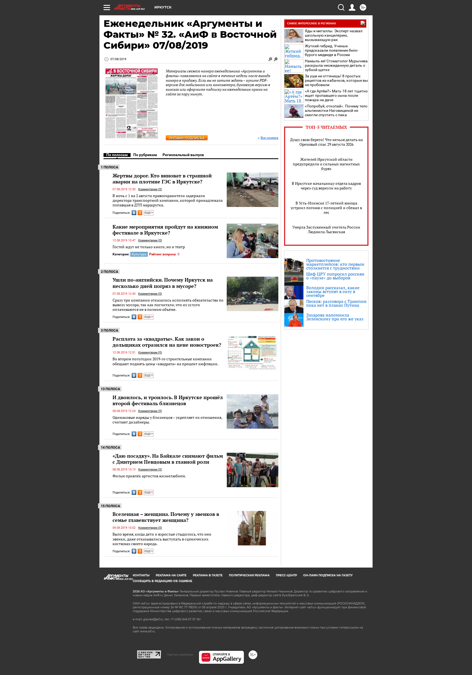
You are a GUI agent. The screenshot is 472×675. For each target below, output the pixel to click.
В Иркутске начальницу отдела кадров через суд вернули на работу (326, 185)
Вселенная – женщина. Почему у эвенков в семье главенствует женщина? (166, 517)
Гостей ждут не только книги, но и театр (149, 246)
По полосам (117, 155)
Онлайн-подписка (187, 138)
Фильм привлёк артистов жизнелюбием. (149, 476)
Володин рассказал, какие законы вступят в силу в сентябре (332, 291)
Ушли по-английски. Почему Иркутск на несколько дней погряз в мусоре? (163, 282)
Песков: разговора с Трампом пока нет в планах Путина (336, 303)
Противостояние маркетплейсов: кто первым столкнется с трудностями (335, 264)
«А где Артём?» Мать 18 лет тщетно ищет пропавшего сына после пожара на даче (336, 95)
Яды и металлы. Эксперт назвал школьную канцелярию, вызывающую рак (333, 35)
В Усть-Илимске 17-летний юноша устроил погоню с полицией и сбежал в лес (326, 208)
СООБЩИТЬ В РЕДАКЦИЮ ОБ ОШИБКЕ (162, 581)
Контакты (141, 575)
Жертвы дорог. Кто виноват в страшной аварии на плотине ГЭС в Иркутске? (162, 178)
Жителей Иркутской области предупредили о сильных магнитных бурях (326, 164)
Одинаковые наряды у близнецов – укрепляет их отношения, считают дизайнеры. (167, 420)
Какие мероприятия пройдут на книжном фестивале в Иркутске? (165, 229)
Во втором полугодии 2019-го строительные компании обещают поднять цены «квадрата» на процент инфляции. (166, 361)
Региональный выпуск (183, 155)
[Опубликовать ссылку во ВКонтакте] (134, 212)
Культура (139, 254)
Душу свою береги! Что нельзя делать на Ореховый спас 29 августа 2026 (326, 142)
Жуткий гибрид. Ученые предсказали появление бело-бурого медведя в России (331, 50)
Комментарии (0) (150, 189)
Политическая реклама (249, 575)
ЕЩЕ (148, 213)
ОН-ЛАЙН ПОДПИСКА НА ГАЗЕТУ (328, 575)
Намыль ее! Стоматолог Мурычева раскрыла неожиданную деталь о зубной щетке (336, 65)
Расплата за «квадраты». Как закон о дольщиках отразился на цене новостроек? (167, 341)
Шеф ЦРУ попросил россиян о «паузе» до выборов (335, 276)
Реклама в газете (208, 575)
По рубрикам (145, 155)
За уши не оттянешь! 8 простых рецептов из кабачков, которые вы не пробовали (336, 80)
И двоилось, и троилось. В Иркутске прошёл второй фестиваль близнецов (168, 400)
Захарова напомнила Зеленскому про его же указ (335, 317)
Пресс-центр (286, 575)
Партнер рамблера (180, 654)
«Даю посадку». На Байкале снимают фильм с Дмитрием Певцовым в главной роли (168, 458)
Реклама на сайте (171, 575)
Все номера (269, 138)
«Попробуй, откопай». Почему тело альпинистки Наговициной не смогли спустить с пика (336, 110)
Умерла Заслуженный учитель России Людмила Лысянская (326, 229)
